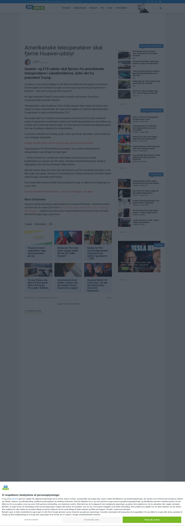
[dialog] (92, 504)
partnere (14, 499)
